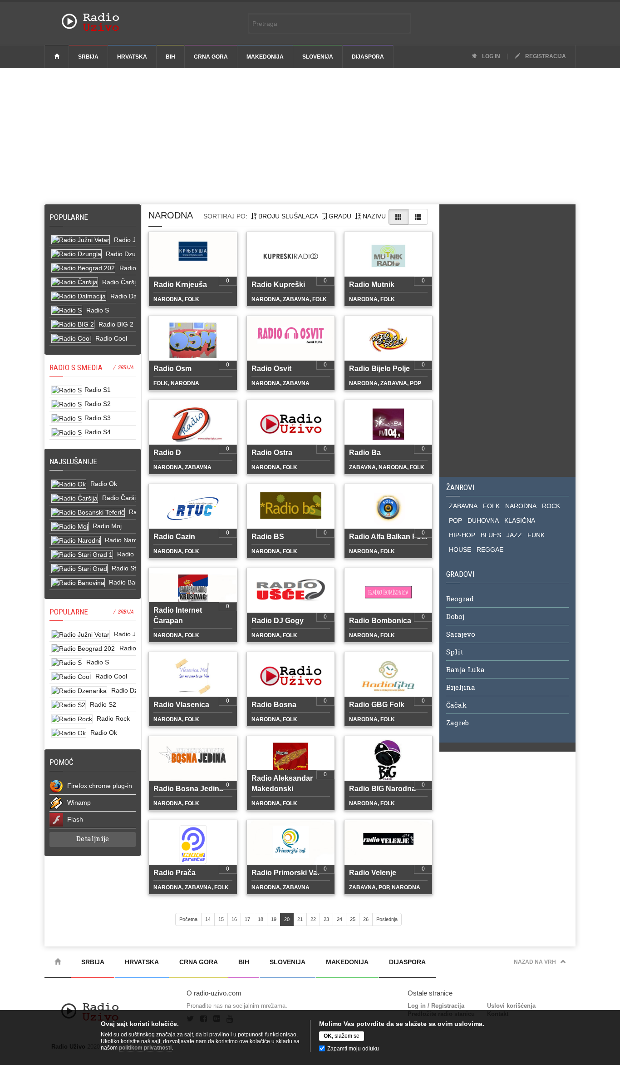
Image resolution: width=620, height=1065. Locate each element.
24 (339, 919)
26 (366, 919)
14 (208, 919)
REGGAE (490, 549)
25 (352, 919)
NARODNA (520, 506)
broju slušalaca (287, 216)
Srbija (88, 57)
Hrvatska (132, 57)
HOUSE (460, 549)
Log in (490, 56)
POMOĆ (61, 762)
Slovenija (317, 57)
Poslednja (387, 919)
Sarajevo (460, 634)
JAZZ (514, 535)
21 (300, 919)
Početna (188, 919)
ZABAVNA (463, 506)
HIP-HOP (462, 535)
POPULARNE (68, 611)
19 (273, 919)
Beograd (460, 598)
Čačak (456, 704)
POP (455, 520)
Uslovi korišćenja (511, 1005)
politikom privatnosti (145, 1048)
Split (454, 651)
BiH (170, 57)
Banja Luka (465, 669)
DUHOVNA (483, 520)
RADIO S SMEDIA (76, 367)
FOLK (491, 506)
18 (260, 919)
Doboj (455, 616)
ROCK (551, 506)
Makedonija (265, 57)
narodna (170, 215)
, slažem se (341, 1036)
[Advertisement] (310, 136)
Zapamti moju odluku (353, 1048)
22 (313, 919)
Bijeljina (460, 687)
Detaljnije (92, 838)
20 (287, 919)
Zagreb (457, 722)
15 (221, 919)
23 (326, 919)
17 (247, 919)
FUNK (536, 535)
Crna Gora (211, 57)
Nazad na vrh (535, 962)
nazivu (373, 216)
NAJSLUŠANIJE (73, 461)
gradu (339, 216)
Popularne (70, 217)
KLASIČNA (519, 520)
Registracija (545, 56)
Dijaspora (368, 57)
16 (234, 919)
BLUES (491, 535)
